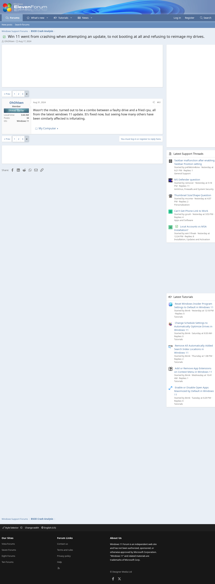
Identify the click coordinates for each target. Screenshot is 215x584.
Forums (14, 17)
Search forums (22, 24)
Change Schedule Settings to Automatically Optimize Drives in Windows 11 (193, 326)
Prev (8, 93)
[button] (47, 17)
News (85, 17)
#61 (159, 102)
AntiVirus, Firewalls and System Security (194, 189)
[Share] (153, 102)
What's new (37, 17)
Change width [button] (32, 527)
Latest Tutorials (183, 297)
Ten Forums (7, 561)
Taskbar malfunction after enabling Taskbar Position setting (194, 162)
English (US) (50, 527)
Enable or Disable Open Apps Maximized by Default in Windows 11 (194, 391)
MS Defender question (187, 179)
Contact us (62, 543)
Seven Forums (9, 549)
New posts (7, 24)
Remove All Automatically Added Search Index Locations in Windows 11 (193, 349)
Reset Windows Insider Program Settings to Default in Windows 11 (193, 305)
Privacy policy (64, 555)
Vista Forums (8, 543)
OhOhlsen (9, 41)
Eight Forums (8, 555)
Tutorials (63, 17)
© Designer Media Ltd (121, 571)
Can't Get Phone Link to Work (191, 210)
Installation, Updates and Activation (192, 239)
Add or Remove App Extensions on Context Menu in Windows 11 (193, 370)
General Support (182, 173)
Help (59, 561)
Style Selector (12, 527)
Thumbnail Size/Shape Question (192, 195)
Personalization (182, 204)
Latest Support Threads (188, 154)
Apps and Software (183, 220)
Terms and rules (65, 549)
